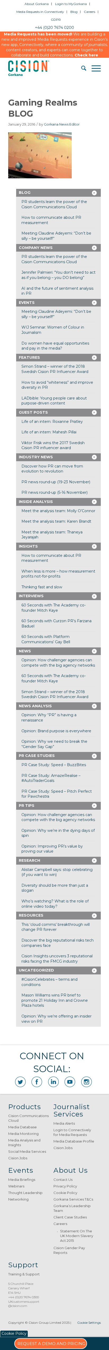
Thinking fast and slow (41, 587)
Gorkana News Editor (62, 124)
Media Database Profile (73, 1141)
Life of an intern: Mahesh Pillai (48, 432)
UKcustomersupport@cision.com (23, 1304)
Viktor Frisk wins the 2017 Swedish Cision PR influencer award (53, 445)
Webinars (16, 1186)
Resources (31, 915)
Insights (28, 546)
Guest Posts (33, 412)
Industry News (36, 457)
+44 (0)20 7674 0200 (54, 27)
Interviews (31, 596)
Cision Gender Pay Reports (69, 1250)
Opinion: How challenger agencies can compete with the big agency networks (58, 663)
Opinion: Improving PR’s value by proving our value (52, 849)
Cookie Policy (65, 1193)
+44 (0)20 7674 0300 (23, 1297)
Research (29, 860)
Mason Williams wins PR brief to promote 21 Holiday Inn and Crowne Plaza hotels (54, 1000)
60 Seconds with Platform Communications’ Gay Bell (45, 639)
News (25, 651)
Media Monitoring (23, 1133)
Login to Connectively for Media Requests (72, 1132)
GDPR (56, 20)
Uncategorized (36, 970)
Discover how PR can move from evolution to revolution (52, 469)
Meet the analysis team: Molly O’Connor (58, 510)
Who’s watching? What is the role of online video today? (55, 904)
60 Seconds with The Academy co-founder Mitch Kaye (53, 608)
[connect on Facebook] (36, 1081)
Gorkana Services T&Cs (73, 1199)
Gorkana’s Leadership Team (72, 1208)
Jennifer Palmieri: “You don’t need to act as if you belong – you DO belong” (58, 275)
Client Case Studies (70, 1217)
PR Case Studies (37, 755)
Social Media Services (27, 1151)
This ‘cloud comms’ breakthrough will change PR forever (55, 927)
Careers (89, 12)
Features (29, 357)
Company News (36, 247)
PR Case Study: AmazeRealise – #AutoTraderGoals (50, 778)
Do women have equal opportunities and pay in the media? (55, 346)
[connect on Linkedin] (53, 1081)
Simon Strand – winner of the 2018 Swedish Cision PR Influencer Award (54, 369)
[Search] (81, 68)
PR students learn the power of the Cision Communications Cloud (54, 204)
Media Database (22, 1127)
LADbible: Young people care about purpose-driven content (54, 401)
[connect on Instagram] (86, 1081)
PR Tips (26, 805)
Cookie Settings (89, 1323)
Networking (18, 1199)
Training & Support (24, 1274)
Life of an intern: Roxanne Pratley (52, 421)
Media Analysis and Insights (24, 1142)
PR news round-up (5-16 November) (54, 492)
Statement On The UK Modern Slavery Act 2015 (76, 1236)
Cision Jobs (17, 1158)
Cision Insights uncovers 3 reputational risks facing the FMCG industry (57, 959)
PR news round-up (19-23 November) (55, 482)
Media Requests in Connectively (40, 12)
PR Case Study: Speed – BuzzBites (53, 764)
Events (27, 302)
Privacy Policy (65, 1186)
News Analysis (35, 706)
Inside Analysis (36, 501)
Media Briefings (21, 1179)
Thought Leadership (25, 1193)
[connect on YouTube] (69, 1081)
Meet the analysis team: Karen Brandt (56, 521)
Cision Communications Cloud (28, 1118)
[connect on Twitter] (20, 1081)
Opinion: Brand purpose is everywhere (56, 731)
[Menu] (93, 68)
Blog (74, 12)
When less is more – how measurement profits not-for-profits (58, 574)
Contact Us (62, 1179)
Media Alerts (64, 1123)
